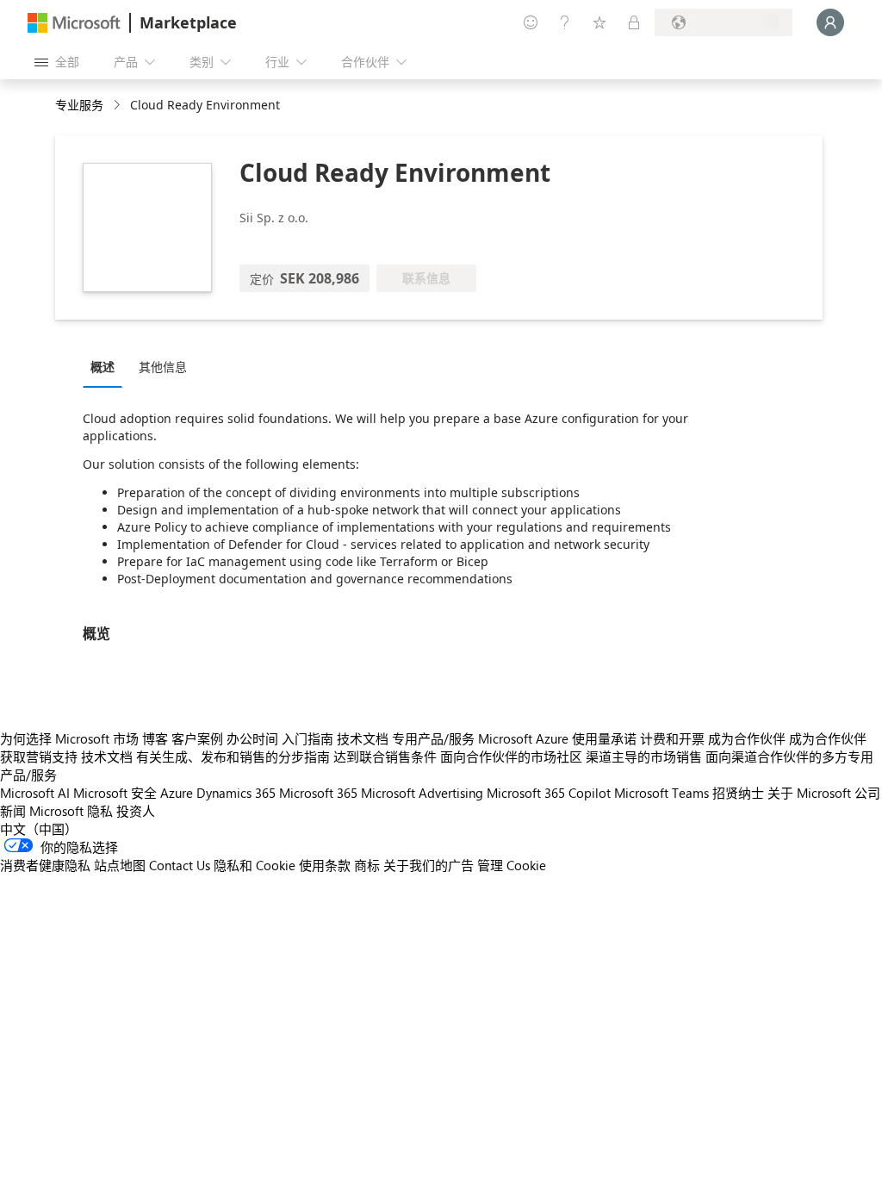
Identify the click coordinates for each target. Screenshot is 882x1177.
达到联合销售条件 (385, 756)
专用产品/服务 (433, 738)
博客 (155, 738)
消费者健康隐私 (45, 865)
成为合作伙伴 (747, 738)
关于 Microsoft (809, 792)
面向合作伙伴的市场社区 (511, 756)
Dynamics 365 (236, 792)
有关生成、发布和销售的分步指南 (233, 756)
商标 (367, 865)
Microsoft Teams (661, 792)
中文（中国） (39, 829)
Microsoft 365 (318, 792)
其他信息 (163, 366)
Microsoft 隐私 (71, 810)
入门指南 (307, 738)
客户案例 (197, 738)
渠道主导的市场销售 (644, 756)
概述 (102, 366)
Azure (176, 792)
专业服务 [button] (79, 105)
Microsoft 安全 (115, 792)
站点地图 (120, 865)
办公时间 (252, 738)
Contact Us (179, 865)
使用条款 (325, 865)
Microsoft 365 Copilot (549, 792)
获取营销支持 (39, 756)
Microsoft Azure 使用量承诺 (557, 738)
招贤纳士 (738, 792)
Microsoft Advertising (422, 792)
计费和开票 (672, 738)
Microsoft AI (35, 792)
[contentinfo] (118, 105)
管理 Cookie (511, 865)
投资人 (135, 810)
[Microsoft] (74, 23)
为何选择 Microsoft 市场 (69, 738)
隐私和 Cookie (254, 865)
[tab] (107, 366)
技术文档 (362, 738)
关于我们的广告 (428, 865)
